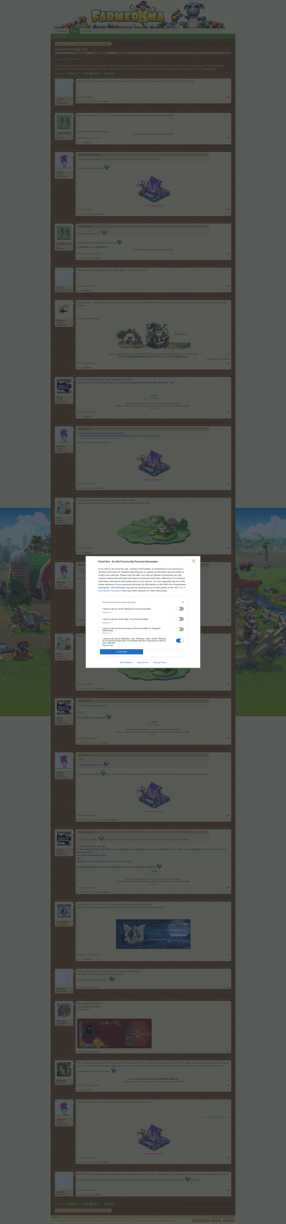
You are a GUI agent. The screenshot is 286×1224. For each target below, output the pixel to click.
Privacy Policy (159, 662)
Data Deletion (126, 662)
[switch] (180, 609)
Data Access (143, 662)
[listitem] (143, 602)
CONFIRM (121, 652)
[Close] (194, 562)
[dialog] (143, 612)
